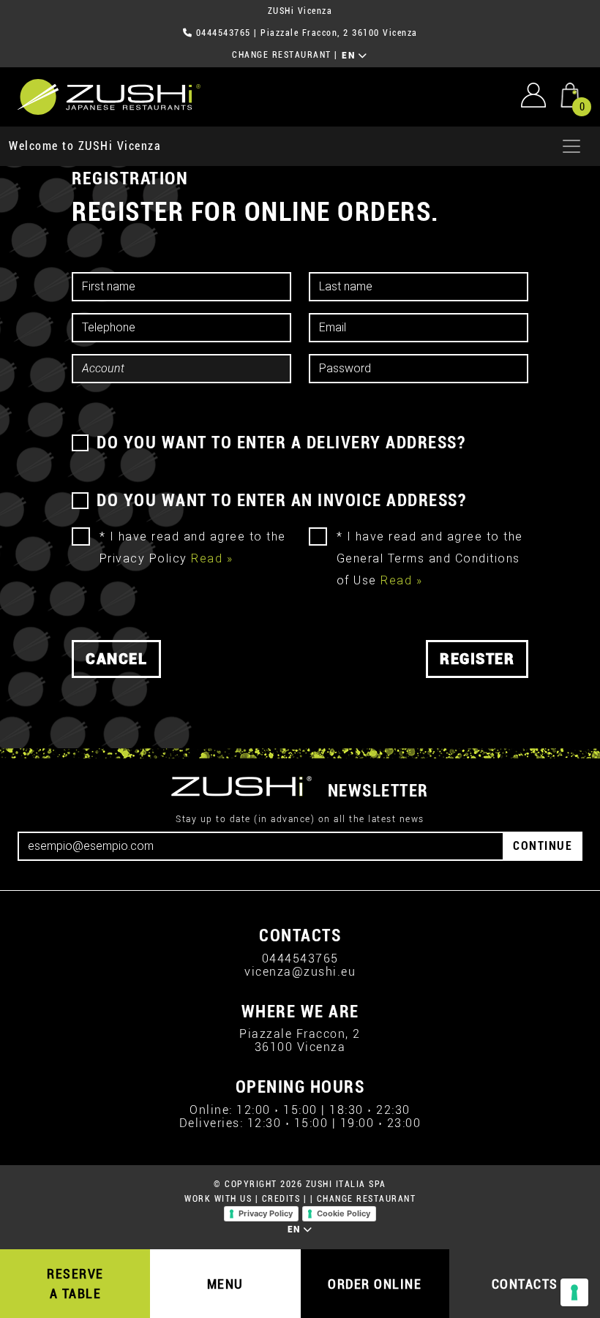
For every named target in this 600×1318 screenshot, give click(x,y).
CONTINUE (542, 846)
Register (477, 659)
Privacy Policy (266, 1213)
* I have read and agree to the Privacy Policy (193, 547)
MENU (225, 1284)
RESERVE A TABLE (75, 1283)
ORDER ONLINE (374, 1284)
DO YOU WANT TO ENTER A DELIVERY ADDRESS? (281, 443)
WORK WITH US (218, 1199)
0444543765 (223, 33)
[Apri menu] (571, 146)
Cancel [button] (116, 659)
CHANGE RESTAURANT (281, 55)
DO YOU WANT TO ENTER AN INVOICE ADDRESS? (281, 501)
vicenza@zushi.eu (300, 972)
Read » (212, 558)
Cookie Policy (343, 1213)
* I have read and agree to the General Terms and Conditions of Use (430, 558)
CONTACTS (525, 1284)
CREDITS (281, 1199)
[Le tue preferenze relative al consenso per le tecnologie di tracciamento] (574, 1292)
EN (350, 55)
